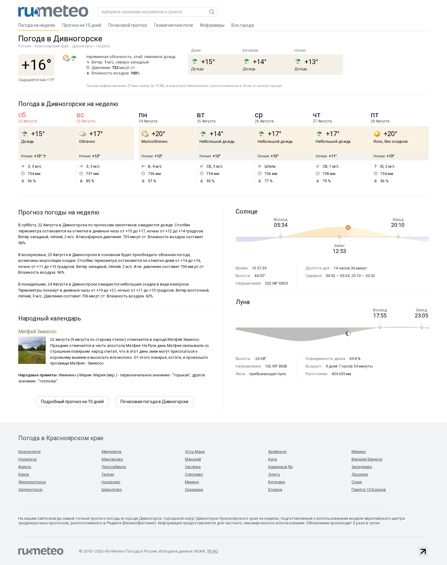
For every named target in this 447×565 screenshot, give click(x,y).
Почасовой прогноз (127, 25)
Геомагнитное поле (173, 25)
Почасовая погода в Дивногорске (154, 401)
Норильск (27, 459)
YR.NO (212, 551)
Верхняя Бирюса (367, 459)
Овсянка (193, 466)
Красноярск (29, 451)
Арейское (277, 451)
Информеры (212, 25)
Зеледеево (362, 466)
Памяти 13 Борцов (369, 489)
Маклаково (112, 459)
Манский (193, 459)
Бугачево (276, 482)
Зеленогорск (30, 489)
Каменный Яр (280, 466)
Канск (23, 474)
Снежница (194, 489)
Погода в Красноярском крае (60, 438)
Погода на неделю (36, 25)
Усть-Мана (195, 451)
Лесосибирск (114, 466)
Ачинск (24, 466)
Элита (274, 474)
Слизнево (194, 474)
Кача (272, 459)
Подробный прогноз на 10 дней (72, 401)
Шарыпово (112, 489)
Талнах (108, 474)
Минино (192, 482)
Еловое (275, 489)
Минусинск (112, 451)
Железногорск (32, 482)
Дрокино (360, 474)
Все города (242, 25)
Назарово (111, 482)
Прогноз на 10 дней (81, 25)
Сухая (357, 482)
